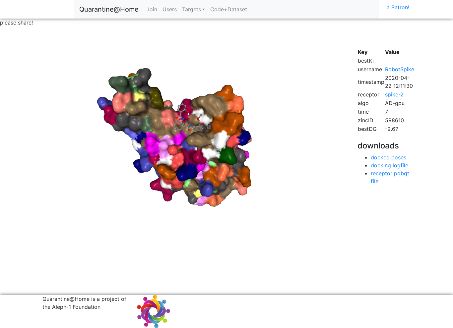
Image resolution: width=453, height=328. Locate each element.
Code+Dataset (228, 9)
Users (169, 9)
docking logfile (389, 165)
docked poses (388, 157)
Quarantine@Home (109, 9)
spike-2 (394, 94)
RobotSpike (399, 69)
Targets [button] (191, 9)
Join (152, 9)
